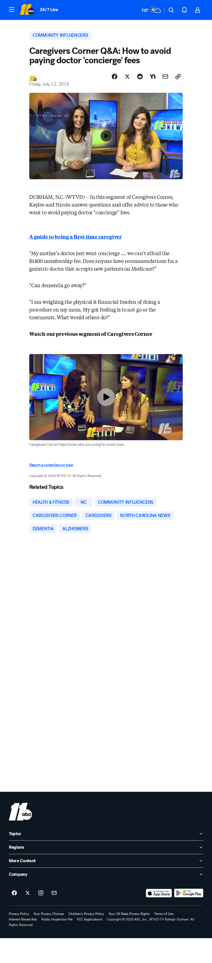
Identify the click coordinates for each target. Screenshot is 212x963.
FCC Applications (89, 919)
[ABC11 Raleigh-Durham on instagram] (40, 893)
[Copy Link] (178, 76)
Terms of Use (163, 913)
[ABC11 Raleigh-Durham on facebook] (14, 893)
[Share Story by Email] (165, 76)
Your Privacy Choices (48, 913)
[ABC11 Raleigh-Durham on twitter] (27, 893)
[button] (11, 9)
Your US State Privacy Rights (129, 913)
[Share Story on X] (127, 76)
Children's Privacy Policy (86, 913)
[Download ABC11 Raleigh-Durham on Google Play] (188, 893)
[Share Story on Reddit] (140, 76)
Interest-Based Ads (23, 919)
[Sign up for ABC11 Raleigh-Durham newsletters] (54, 893)
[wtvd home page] (20, 811)
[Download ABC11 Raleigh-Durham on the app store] (159, 893)
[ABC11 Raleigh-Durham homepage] (27, 10)
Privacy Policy (19, 913)
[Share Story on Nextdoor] (152, 76)
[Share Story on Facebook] (114, 76)
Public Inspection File (57, 919)
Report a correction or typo (51, 465)
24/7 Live (49, 9)
